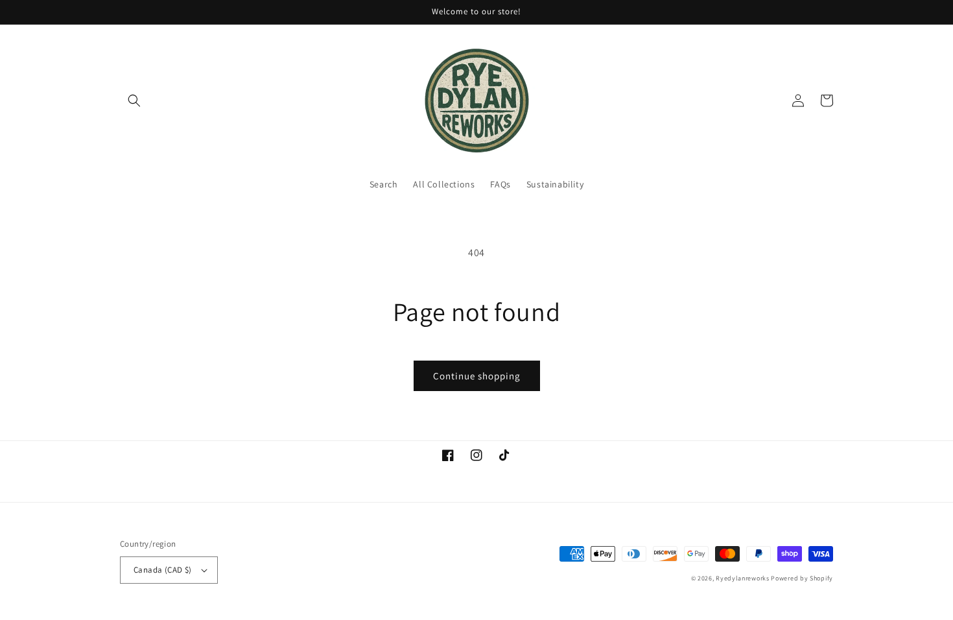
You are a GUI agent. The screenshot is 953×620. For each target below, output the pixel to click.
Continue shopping (477, 376)
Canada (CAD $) (163, 569)
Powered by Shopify (802, 578)
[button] (134, 100)
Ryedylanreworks (743, 578)
